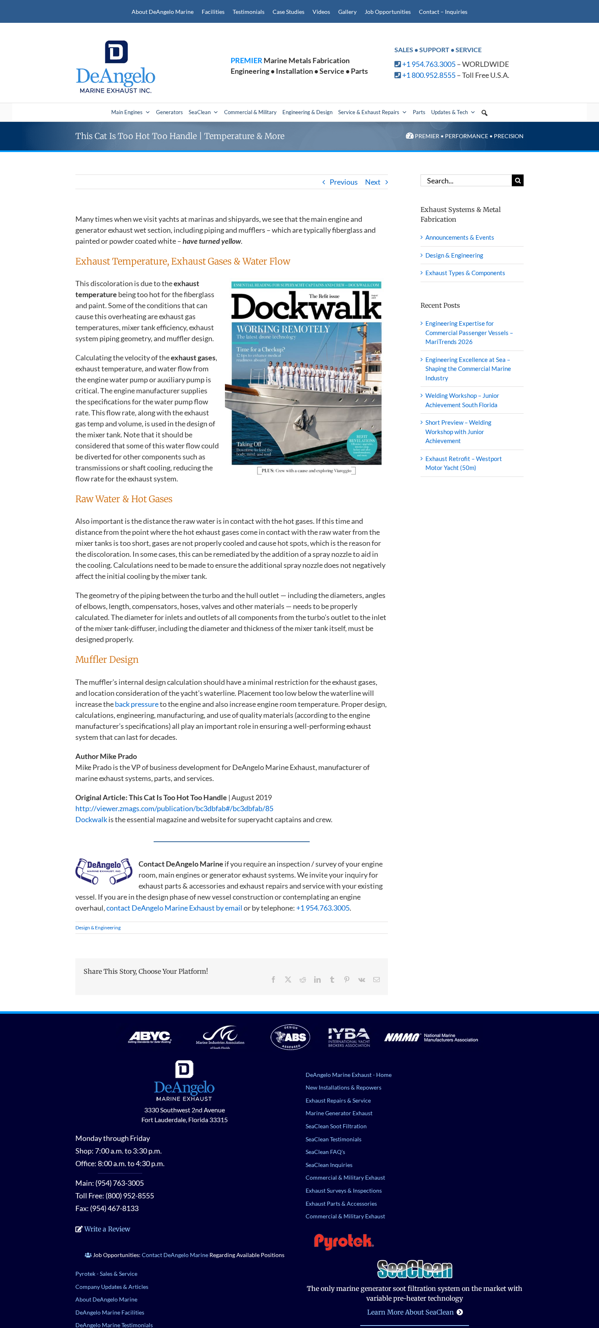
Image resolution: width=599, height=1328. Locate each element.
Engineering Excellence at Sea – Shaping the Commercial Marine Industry (468, 369)
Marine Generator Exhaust (339, 1113)
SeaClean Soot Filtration (336, 1126)
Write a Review (107, 1229)
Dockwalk (91, 819)
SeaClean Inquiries (329, 1164)
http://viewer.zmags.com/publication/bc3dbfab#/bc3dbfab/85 (174, 808)
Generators (169, 112)
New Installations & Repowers (343, 1087)
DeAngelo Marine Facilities (109, 1312)
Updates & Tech (449, 112)
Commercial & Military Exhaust (345, 1177)
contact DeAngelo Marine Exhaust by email (174, 907)
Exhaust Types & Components (465, 272)
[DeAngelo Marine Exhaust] (116, 42)
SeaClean (200, 112)
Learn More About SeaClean (410, 1312)
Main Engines (127, 112)
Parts (419, 112)
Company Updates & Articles (111, 1286)
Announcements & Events (459, 237)
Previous (344, 181)
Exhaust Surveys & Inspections (344, 1190)
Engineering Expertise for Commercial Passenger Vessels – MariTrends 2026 (469, 332)
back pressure (137, 703)
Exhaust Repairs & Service (338, 1100)
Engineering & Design (307, 112)
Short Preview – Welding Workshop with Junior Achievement (458, 431)
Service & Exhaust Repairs (368, 112)
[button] (484, 113)
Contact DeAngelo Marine (175, 1255)
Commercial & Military (250, 112)
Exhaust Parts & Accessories (341, 1203)
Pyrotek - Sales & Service (106, 1273)
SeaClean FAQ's (325, 1151)
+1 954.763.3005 (429, 64)
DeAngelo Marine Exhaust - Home (349, 1074)
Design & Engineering (98, 927)
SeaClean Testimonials (333, 1139)
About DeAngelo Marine (106, 1299)
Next (373, 181)
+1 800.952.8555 (429, 75)
